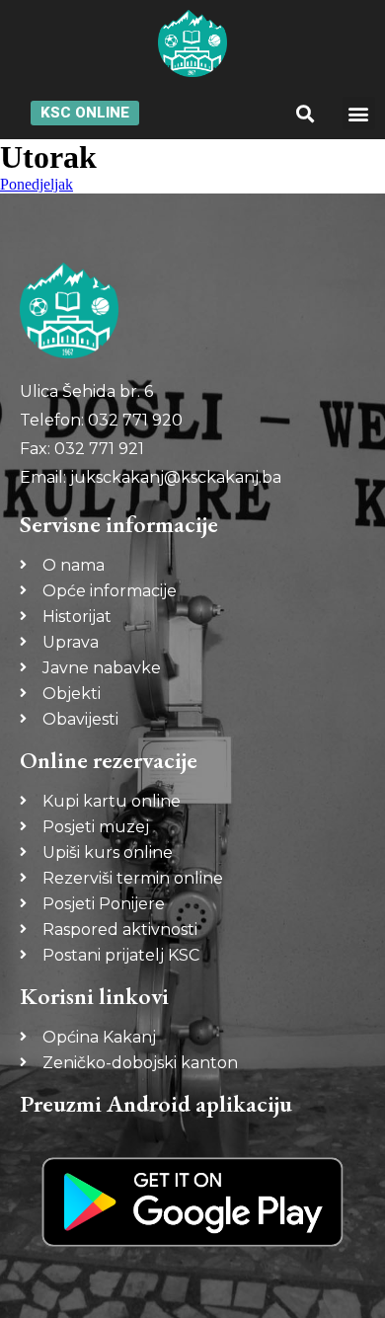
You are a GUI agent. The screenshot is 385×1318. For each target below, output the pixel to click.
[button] (304, 113)
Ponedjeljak (36, 184)
